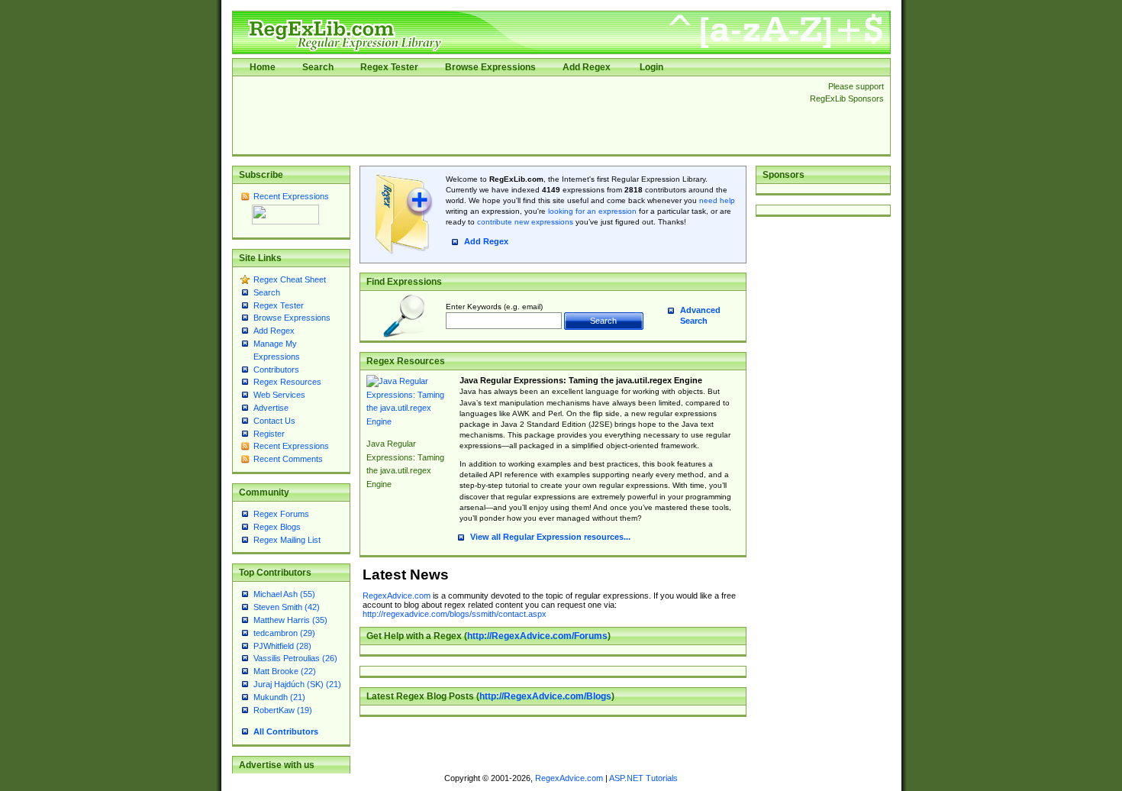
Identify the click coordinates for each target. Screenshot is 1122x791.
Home (263, 67)
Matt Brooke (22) (284, 671)
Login (651, 67)
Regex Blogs (277, 526)
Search (318, 67)
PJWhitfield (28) (282, 646)
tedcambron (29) (284, 633)
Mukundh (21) (279, 697)
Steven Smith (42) (286, 607)
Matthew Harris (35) (290, 620)
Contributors (276, 369)
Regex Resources (287, 381)
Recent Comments (288, 458)
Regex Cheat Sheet (289, 279)
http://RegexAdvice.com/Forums (537, 636)
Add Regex (587, 67)
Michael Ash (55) (284, 594)
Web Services (279, 394)
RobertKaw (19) (282, 710)
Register (269, 433)
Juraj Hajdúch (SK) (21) (297, 684)
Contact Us (274, 420)
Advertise (271, 407)
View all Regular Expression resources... (550, 536)
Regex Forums (281, 513)
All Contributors (285, 731)
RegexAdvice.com (396, 595)
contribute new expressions (525, 222)
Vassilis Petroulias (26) (295, 658)
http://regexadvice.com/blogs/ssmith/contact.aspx (454, 613)
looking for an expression (591, 211)
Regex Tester (389, 67)
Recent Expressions (291, 196)
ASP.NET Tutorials (643, 778)
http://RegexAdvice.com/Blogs (545, 696)
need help (717, 200)
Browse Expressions (490, 67)
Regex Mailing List (287, 539)
